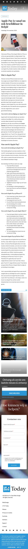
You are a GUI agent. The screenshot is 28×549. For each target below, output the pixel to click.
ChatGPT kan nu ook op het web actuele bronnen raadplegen (14, 357)
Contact (4, 526)
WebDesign (5, 502)
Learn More (11, 547)
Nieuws (4, 509)
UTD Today (5, 506)
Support (4, 523)
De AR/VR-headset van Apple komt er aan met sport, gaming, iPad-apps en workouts (13, 342)
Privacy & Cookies (7, 512)
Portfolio (4, 516)
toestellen (5, 16)
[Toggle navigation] (23, 8)
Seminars (4, 519)
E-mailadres (5, 386)
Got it (19, 547)
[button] (14, 393)
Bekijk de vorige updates (8, 397)
